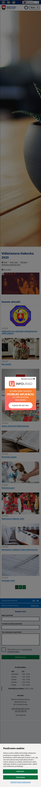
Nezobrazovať (27, 379)
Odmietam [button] (20, 777)
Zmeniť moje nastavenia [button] (21, 782)
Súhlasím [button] (20, 771)
